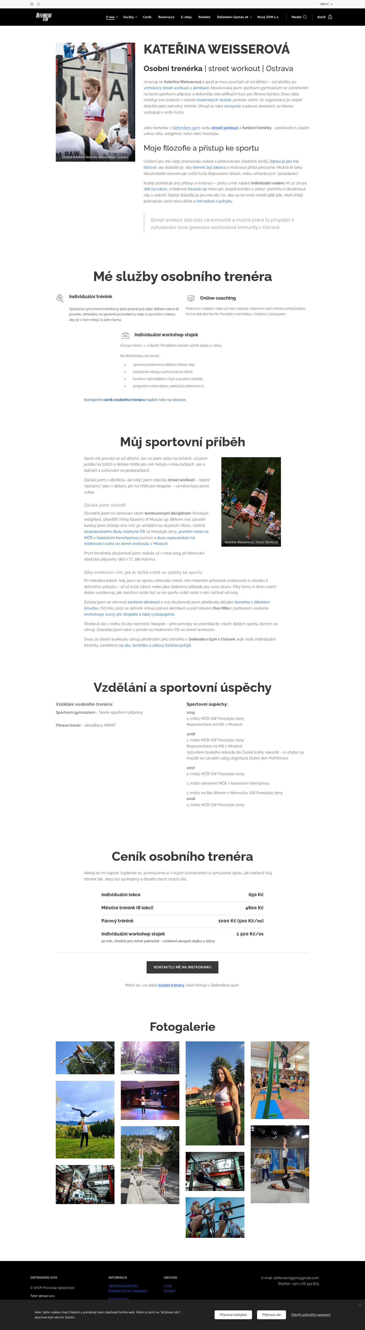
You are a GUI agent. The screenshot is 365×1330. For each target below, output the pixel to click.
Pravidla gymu (119, 1299)
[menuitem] (112, 17)
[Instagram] (38, 4)
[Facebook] (32, 4)
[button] (299, 17)
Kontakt (169, 1291)
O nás (168, 1286)
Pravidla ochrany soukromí (128, 1291)
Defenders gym (186, 128)
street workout (224, 128)
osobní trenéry (171, 985)
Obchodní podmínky (123, 1286)
